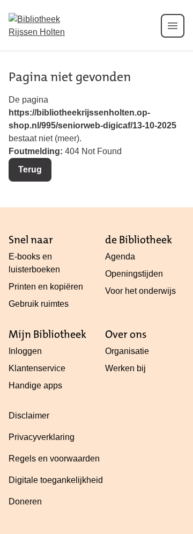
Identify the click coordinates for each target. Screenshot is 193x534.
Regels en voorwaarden (54, 458)
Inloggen (25, 351)
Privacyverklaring (42, 437)
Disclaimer (29, 415)
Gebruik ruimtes (39, 303)
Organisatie (127, 351)
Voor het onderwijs (140, 290)
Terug (30, 169)
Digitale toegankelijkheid (56, 480)
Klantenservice (37, 368)
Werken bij (125, 368)
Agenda (120, 256)
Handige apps (35, 385)
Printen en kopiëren (46, 286)
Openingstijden (134, 273)
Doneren (25, 501)
